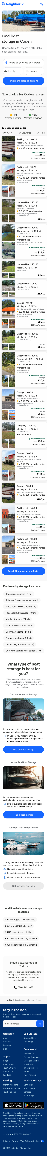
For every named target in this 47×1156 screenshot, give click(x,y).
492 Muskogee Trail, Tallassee (20, 919)
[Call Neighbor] (42, 4)
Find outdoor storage (23, 749)
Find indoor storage (23, 814)
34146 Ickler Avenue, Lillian (18, 932)
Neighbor (9, 1000)
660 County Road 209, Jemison (21, 938)
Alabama (30, 1000)
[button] (13, 71)
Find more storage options (23, 80)
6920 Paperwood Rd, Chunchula (21, 944)
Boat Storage (20, 1000)
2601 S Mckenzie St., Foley (18, 926)
